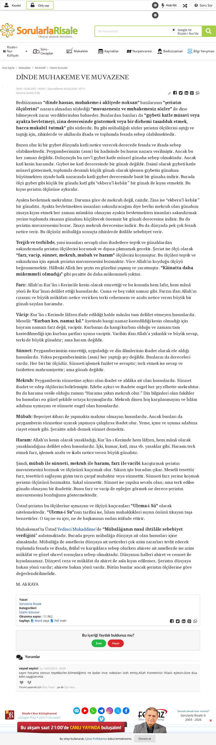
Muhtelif (40, 68)
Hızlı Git (171, 5)
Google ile (185, 30)
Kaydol (16, 5)
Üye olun (69, 687)
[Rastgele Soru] (185, 5)
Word (39, 621)
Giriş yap (43, 5)
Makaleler (25, 68)
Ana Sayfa (8, 68)
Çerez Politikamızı (96, 739)
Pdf (57, 621)
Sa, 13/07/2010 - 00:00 (52, 668)
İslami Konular (59, 68)
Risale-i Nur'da (188, 33)
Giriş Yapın (48, 687)
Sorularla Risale (30, 604)
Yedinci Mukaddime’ (77, 529)
